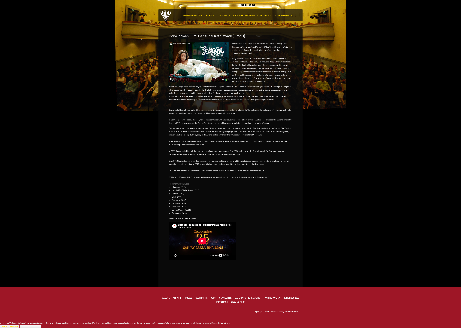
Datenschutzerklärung (9, 326)
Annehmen (25, 326)
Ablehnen (36, 326)
